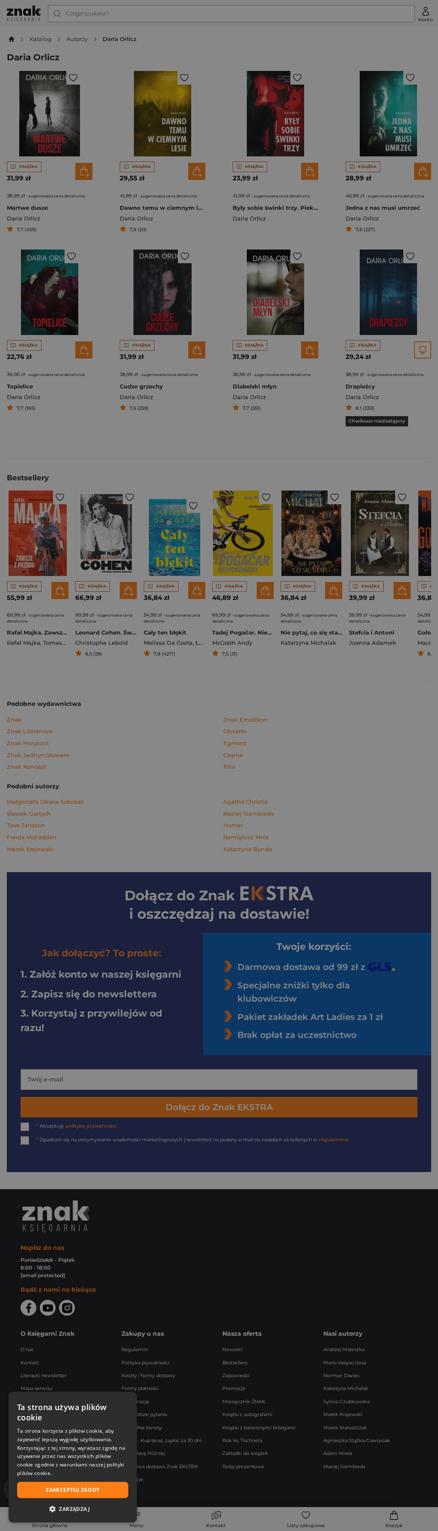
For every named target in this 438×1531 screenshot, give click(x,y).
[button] (72, 1509)
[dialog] (73, 1457)
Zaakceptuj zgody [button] (72, 1489)
